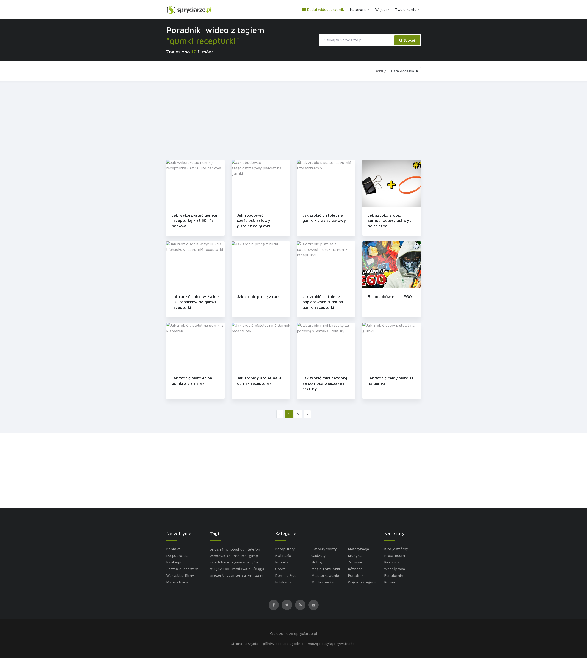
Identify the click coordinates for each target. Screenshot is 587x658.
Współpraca (394, 569)
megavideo (219, 568)
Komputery (285, 549)
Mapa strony (177, 582)
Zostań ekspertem (182, 569)
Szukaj (409, 40)
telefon (254, 549)
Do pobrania (177, 555)
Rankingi (173, 562)
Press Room (394, 555)
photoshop (235, 549)
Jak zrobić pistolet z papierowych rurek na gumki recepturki (322, 302)
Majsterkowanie (325, 575)
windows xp (220, 556)
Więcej (381, 9)
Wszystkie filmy (180, 575)
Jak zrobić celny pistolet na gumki (390, 381)
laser (259, 575)
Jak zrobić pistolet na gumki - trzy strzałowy (324, 218)
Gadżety (318, 555)
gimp (253, 556)
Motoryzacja (358, 549)
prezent (217, 575)
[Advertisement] (293, 119)
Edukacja (283, 582)
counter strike (239, 575)
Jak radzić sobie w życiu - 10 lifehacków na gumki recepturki (195, 302)
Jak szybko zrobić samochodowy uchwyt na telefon (389, 220)
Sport (280, 569)
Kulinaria (283, 555)
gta (255, 562)
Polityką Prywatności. (337, 643)
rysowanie (240, 562)
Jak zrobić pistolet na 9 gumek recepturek (259, 381)
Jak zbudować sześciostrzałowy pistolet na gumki (253, 220)
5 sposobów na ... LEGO (390, 296)
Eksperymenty (324, 549)
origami (216, 549)
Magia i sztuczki (325, 569)
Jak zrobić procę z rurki (259, 296)
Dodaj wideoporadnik (325, 9)
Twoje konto (405, 9)
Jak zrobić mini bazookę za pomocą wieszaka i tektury (324, 383)
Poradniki (356, 575)
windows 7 (241, 568)
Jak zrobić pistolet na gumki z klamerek (192, 381)
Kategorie (358, 9)
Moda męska (322, 582)
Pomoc (390, 582)
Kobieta (281, 562)
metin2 (240, 556)
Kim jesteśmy (396, 549)
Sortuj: (380, 71)
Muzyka (355, 555)
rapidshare (219, 562)
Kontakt (173, 549)
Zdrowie (355, 562)
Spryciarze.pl (305, 633)
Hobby (317, 562)
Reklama (391, 562)
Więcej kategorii (362, 582)
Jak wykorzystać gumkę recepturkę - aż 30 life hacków (194, 220)
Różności (355, 569)
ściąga (258, 568)
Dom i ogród (286, 575)
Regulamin (393, 575)
